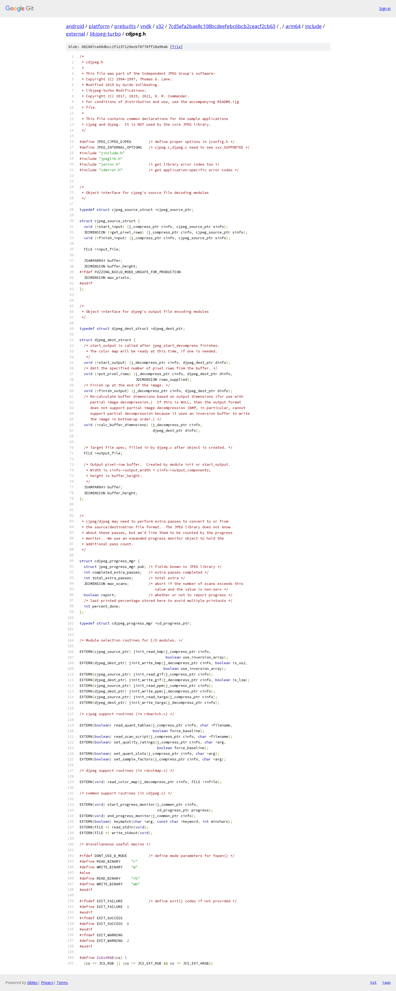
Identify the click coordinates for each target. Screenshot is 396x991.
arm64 (293, 26)
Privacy (47, 982)
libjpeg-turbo (105, 33)
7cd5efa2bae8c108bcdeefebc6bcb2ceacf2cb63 (221, 26)
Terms (62, 982)
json (386, 982)
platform (99, 26)
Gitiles (32, 982)
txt (373, 982)
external (75, 33)
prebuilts (125, 26)
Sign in (385, 8)
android (75, 26)
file (176, 46)
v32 (160, 26)
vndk (145, 26)
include (313, 26)
